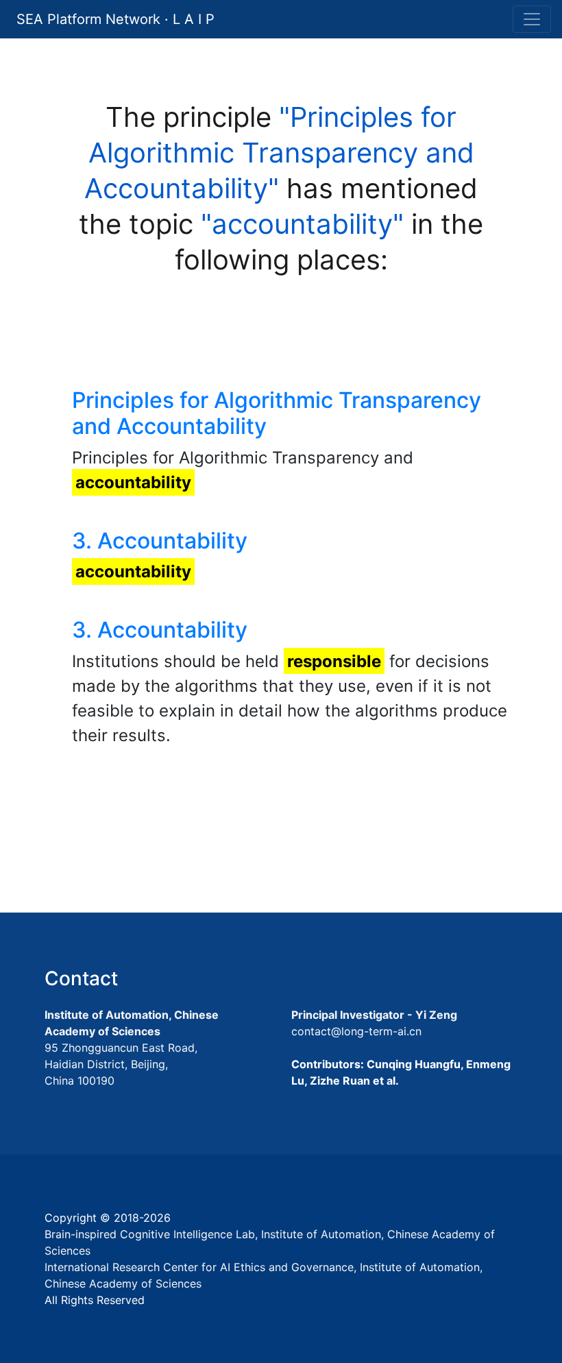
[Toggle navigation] (532, 19)
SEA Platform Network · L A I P (115, 19)
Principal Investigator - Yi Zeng (374, 1015)
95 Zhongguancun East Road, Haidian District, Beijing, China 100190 (121, 1064)
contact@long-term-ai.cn (356, 1031)
